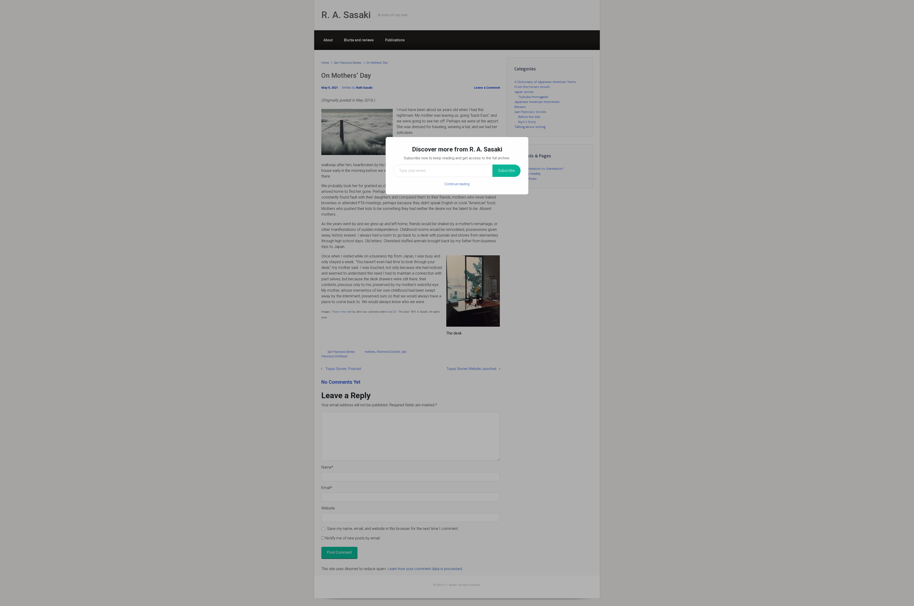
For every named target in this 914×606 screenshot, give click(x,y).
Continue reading (457, 184)
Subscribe (506, 170)
